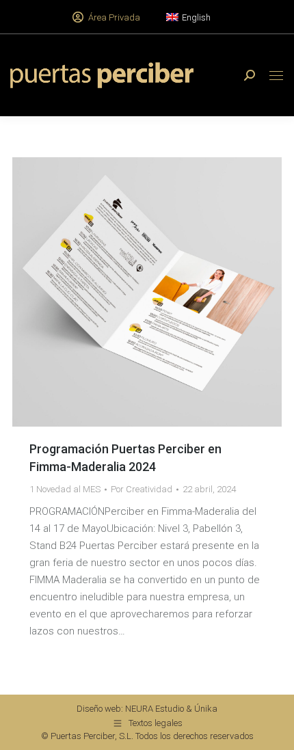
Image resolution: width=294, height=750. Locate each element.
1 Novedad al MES (65, 489)
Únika (205, 709)
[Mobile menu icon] (276, 75)
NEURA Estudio (154, 709)
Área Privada (114, 17)
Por (141, 489)
